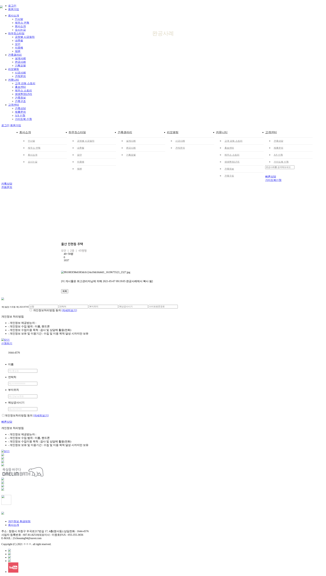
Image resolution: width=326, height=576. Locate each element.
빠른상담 (270, 176)
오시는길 (32, 162)
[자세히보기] (69, 310)
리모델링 (13, 69)
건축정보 (20, 97)
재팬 (17, 51)
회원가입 (15, 125)
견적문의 (20, 76)
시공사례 (20, 72)
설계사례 (20, 58)
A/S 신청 (20, 115)
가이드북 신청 (23, 119)
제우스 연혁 (34, 148)
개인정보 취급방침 (19, 521)
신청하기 (6, 343)
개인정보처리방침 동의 (47, 310)
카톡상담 (6, 183)
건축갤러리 (15, 54)
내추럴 (80, 148)
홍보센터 (20, 86)
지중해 (80, 162)
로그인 (5, 125)
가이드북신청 (273, 180)
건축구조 (20, 101)
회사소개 (25, 132)
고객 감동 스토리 (25, 83)
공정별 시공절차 (85, 141)
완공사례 (20, 62)
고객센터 (13, 104)
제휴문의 (20, 111)
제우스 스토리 (23, 90)
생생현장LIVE (23, 94)
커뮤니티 (13, 79)
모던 (79, 155)
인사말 (31, 141)
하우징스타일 (77, 132)
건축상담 (20, 108)
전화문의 (6, 187)
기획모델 (20, 65)
